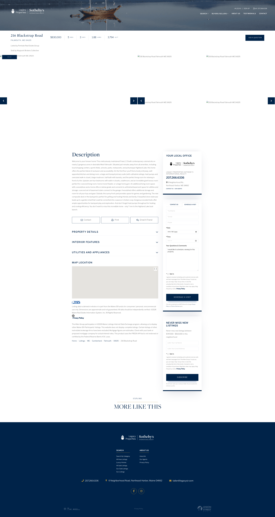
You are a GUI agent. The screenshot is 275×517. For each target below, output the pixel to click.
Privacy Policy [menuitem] (144, 462)
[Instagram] (141, 491)
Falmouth (107, 341)
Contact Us (170, 188)
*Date (168, 228)
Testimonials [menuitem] (249, 13)
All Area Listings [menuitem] (121, 459)
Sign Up (247, 8)
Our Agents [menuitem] (143, 459)
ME (88, 341)
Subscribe (182, 377)
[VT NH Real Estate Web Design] (204, 509)
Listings (82, 341)
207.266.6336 (175, 178)
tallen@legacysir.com (183, 481)
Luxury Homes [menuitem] (121, 462)
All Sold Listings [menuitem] (121, 465)
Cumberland (97, 341)
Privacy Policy (78, 318)
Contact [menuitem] (263, 13)
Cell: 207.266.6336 (260, 8)
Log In (238, 8)
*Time (168, 237)
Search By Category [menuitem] (123, 456)
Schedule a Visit (190, 204)
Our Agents (178, 188)
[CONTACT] (254, 38)
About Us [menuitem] (236, 13)
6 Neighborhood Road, (135, 481)
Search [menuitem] (203, 13)
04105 (116, 341)
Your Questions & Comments (176, 246)
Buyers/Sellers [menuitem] (219, 13)
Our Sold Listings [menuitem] (122, 469)
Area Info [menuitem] (143, 456)
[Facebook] (134, 491)
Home (74, 341)
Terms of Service (175, 306)
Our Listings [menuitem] (120, 472)
